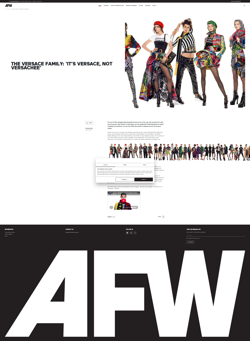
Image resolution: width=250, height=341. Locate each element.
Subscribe (190, 242)
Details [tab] (125, 164)
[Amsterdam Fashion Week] (8, 5)
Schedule (106, 5)
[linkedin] (131, 233)
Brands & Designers (131, 5)
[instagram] (127, 233)
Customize (124, 179)
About (154, 5)
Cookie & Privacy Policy (10, 232)
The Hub (141, 5)
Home (6, 9)
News (100, 5)
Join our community (236, 1)
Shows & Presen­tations (117, 5)
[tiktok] (135, 233)
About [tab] (144, 164)
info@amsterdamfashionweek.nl (72, 232)
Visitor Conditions (8, 234)
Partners (147, 5)
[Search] (244, 5)
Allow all (144, 179)
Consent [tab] (105, 164)
